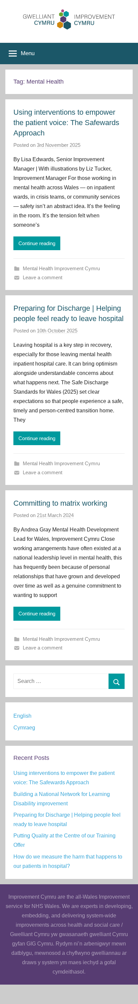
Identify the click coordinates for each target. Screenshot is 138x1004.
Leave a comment (42, 277)
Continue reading (36, 243)
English (22, 716)
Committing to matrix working (60, 503)
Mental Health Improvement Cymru (61, 268)
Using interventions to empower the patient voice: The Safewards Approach (66, 122)
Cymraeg (24, 727)
